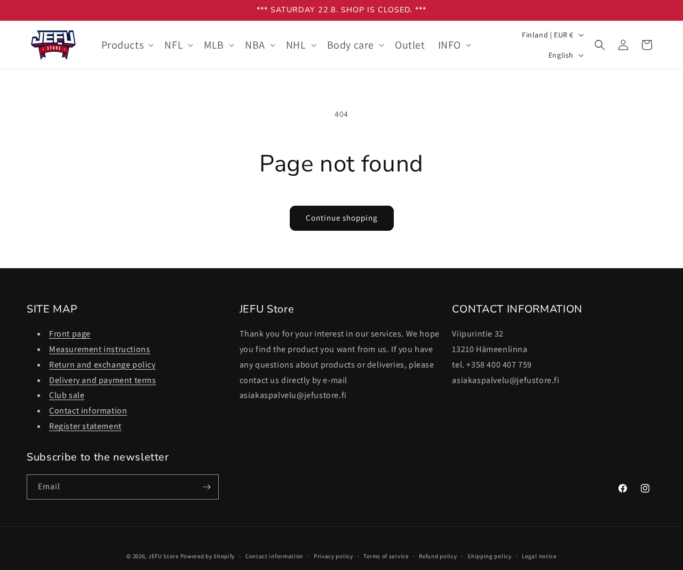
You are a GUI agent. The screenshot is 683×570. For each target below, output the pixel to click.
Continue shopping (342, 218)
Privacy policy (333, 556)
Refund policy (438, 556)
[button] (126, 45)
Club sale (66, 395)
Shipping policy (489, 556)
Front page (70, 333)
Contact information (88, 410)
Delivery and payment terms (102, 380)
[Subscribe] (206, 486)
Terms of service (385, 556)
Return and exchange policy (102, 364)
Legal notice (539, 556)
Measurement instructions (99, 349)
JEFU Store (163, 556)
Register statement (85, 426)
